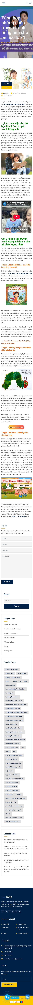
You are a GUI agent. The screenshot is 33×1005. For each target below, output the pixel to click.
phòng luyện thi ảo (11, 802)
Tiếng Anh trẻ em (9, 642)
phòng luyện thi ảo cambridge (14, 806)
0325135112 (8, 955)
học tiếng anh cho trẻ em (13, 708)
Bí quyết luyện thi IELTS (11, 633)
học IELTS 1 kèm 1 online (20, 681)
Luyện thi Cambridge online (13, 767)
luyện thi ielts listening (12, 782)
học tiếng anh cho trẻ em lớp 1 (14, 104)
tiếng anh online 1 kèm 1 (12, 821)
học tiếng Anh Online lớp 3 (13, 736)
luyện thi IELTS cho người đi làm (14, 778)
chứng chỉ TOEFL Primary (13, 677)
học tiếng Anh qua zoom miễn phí (15, 739)
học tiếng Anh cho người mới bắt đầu (16, 704)
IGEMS (7, 751)
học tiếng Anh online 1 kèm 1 (14, 728)
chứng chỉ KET (10, 673)
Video (4, 933)
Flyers (7, 681)
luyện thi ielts (9, 771)
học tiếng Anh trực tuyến (13, 743)
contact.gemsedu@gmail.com (13, 959)
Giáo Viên (6, 927)
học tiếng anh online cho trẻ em (14, 732)
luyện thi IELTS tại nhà (12, 790)
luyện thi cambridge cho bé (13, 763)
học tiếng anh (9, 693)
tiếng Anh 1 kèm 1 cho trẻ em (14, 817)
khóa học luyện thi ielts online (14, 755)
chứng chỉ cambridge (19, 516)
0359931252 (8, 952)
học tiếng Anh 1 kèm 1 (12, 697)
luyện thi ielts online (11, 786)
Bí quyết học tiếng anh (19, 93)
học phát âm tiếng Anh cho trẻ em (15, 689)
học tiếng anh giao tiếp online (14, 716)
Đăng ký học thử (22, 933)
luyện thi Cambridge (11, 759)
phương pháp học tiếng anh (13, 810)
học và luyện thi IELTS (12, 747)
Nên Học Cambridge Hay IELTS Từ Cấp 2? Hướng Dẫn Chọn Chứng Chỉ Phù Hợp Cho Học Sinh (16, 869)
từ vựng (6, 646)
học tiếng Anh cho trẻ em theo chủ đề (16, 712)
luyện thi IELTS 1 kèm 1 (12, 775)
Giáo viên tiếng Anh (9, 638)
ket (14, 751)
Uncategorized (8, 651)
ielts (23, 747)
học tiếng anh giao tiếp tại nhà (14, 720)
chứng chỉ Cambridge (12, 669)
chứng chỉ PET (22, 673)
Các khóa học (22, 924)
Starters (8, 814)
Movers (19, 794)
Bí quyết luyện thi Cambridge (12, 629)
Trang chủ (6, 924)
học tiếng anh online (11, 724)
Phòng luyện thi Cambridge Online (15, 798)
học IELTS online (10, 685)
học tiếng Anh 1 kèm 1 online (14, 700)
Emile (6, 93)
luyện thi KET (9, 794)
